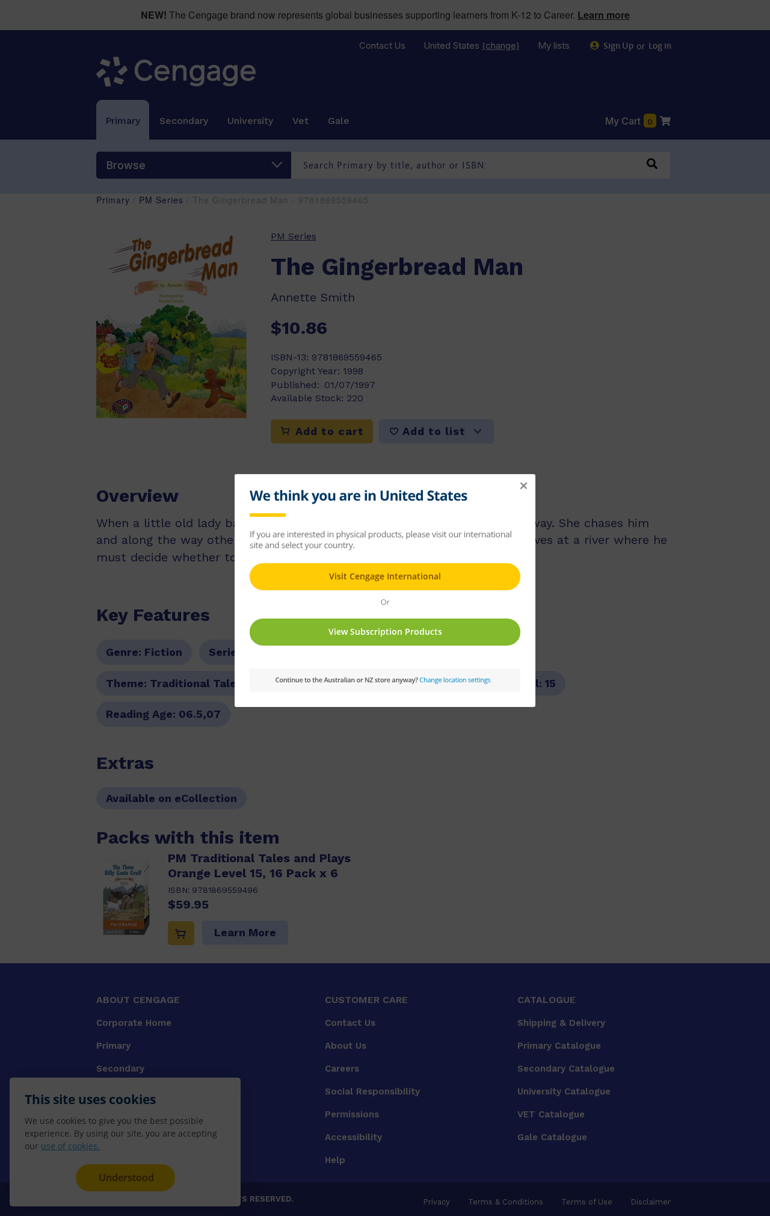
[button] (523, 486)
